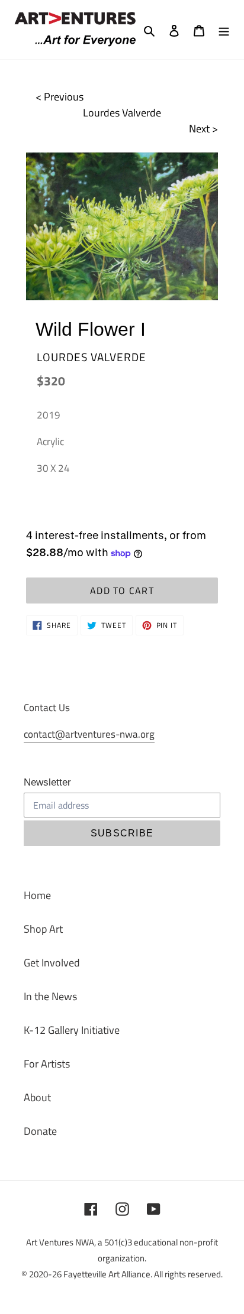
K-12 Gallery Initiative (72, 1030)
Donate (40, 1131)
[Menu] (223, 29)
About (37, 1097)
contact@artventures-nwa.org (89, 734)
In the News (50, 996)
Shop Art (43, 929)
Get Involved (52, 963)
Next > (203, 129)
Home (37, 895)
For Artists (47, 1064)
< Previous (60, 97)
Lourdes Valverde (122, 113)
